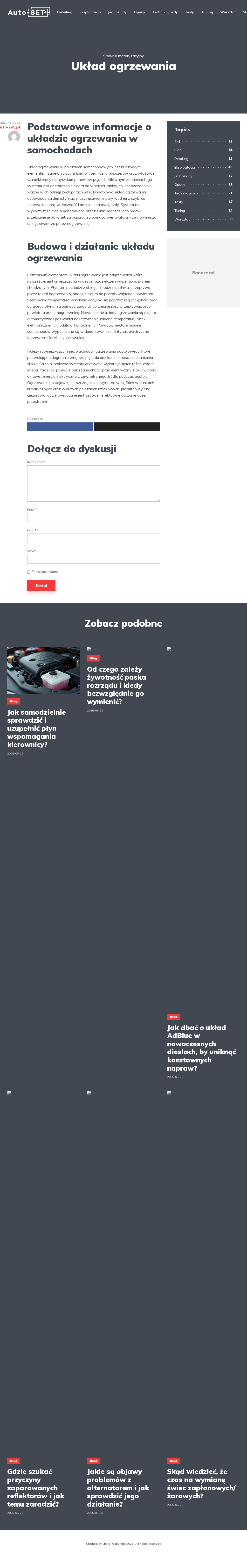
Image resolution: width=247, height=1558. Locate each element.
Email (33, 530)
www (31, 551)
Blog (178, 150)
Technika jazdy (165, 12)
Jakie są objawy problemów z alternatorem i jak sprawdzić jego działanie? (118, 1487)
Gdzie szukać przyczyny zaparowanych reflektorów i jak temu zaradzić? (35, 1487)
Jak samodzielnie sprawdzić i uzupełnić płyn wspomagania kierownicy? (36, 728)
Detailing (64, 12)
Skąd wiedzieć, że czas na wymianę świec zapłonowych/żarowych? (201, 1483)
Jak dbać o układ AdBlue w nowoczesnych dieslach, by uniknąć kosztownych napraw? (201, 1048)
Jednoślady (117, 12)
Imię (31, 509)
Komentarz (36, 462)
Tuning (207, 12)
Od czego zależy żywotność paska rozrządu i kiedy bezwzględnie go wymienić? (116, 685)
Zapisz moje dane (45, 572)
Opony (139, 12)
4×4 (47, 12)
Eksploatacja (90, 12)
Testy (189, 12)
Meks (106, 1543)
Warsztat (228, 12)
